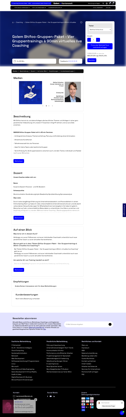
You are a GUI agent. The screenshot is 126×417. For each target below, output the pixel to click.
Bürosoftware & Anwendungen (22, 380)
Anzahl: (89, 36)
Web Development (18, 358)
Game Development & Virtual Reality (24, 372)
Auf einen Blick (42, 71)
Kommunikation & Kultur (55, 350)
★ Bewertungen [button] (124, 210)
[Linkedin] (54, 396)
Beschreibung (24, 71)
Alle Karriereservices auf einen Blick (59, 372)
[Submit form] (110, 324)
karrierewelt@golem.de (24, 396)
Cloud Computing (18, 350)
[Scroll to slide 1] (46, 105)
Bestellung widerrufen (89, 356)
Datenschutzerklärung (36, 327)
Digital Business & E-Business (22, 377)
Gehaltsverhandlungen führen (57, 361)
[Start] (12, 22)
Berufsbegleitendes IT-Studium (57, 369)
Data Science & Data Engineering (23, 369)
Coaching (19, 22)
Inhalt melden (86, 364)
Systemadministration (19, 353)
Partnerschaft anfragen (90, 372)
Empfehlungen (53, 71)
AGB (83, 350)
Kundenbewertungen (67, 71)
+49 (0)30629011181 (23, 399)
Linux (13, 364)
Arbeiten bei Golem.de (89, 366)
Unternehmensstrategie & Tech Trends (60, 348)
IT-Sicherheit (16, 345)
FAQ (83, 374)
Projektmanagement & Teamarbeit (58, 356)
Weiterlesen (19, 161)
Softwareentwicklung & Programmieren (25, 361)
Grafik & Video (16, 374)
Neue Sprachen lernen (54, 366)
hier (44, 329)
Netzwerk (15, 356)
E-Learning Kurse (52, 364)
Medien (15, 71)
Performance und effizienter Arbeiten (60, 353)
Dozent (33, 71)
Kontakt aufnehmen (89, 361)
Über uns (85, 345)
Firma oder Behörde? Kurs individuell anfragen (100, 46)
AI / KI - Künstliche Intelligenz (22, 348)
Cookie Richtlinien (88, 358)
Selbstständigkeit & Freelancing (58, 358)
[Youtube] (51, 396)
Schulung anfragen (94, 3)
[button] (107, 3)
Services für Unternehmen (91, 369)
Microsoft (15, 366)
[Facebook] (47, 396)
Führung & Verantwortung (56, 345)
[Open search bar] (103, 3)
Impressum (85, 348)
